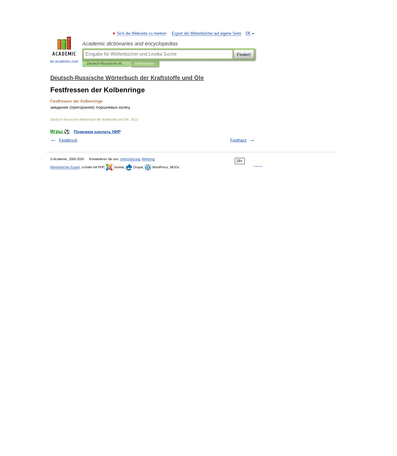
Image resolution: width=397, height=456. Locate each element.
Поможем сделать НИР (97, 131)
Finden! (244, 54)
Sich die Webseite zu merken (141, 33)
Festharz (238, 140)
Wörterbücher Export (65, 167)
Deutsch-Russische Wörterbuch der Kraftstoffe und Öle (106, 63)
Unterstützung (130, 159)
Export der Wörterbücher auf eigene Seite (206, 33)
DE (248, 33)
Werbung (148, 159)
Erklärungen (144, 63)
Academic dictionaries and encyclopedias (130, 44)
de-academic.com (64, 61)
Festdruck (68, 140)
